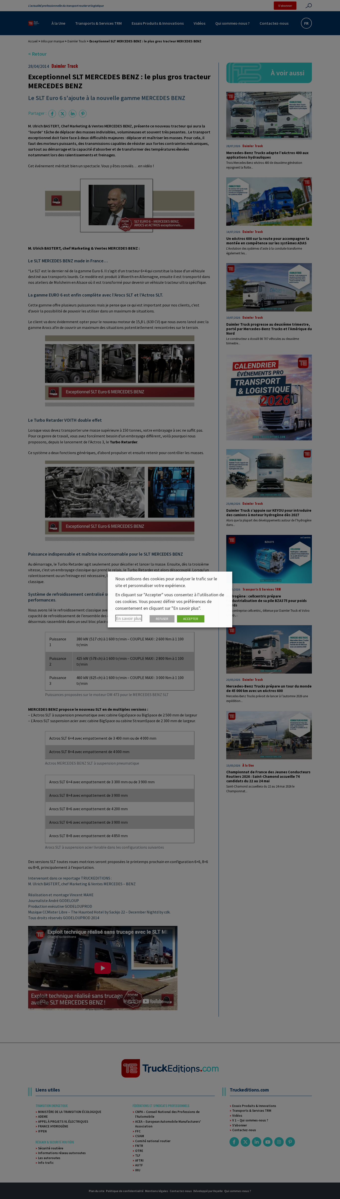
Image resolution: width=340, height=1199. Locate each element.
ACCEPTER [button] (190, 619)
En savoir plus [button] (128, 618)
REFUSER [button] (162, 619)
